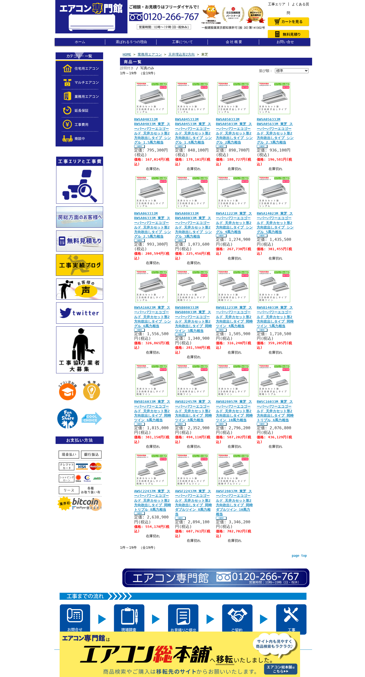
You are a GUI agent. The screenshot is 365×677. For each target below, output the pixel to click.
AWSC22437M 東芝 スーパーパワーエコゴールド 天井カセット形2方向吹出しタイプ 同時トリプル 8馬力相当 (152, 500)
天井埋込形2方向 (181, 54)
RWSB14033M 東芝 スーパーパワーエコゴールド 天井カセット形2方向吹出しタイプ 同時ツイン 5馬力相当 (275, 316)
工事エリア (276, 4)
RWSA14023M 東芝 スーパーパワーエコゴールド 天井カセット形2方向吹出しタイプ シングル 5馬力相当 (275, 222)
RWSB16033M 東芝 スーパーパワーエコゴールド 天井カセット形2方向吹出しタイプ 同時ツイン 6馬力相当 (152, 411)
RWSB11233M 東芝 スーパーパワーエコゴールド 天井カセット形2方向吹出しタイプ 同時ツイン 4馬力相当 (234, 316)
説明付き (127, 68)
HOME (127, 54)
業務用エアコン (150, 54)
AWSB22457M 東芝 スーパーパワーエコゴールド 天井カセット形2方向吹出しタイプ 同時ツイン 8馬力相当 (193, 411)
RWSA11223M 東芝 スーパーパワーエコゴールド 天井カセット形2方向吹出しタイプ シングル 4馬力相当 (234, 222)
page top (299, 556)
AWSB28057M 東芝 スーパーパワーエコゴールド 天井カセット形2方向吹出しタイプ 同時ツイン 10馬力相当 (234, 411)
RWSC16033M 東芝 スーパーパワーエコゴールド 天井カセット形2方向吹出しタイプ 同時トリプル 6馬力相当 (275, 411)
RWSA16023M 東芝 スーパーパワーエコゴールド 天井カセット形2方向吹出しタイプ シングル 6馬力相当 (152, 316)
